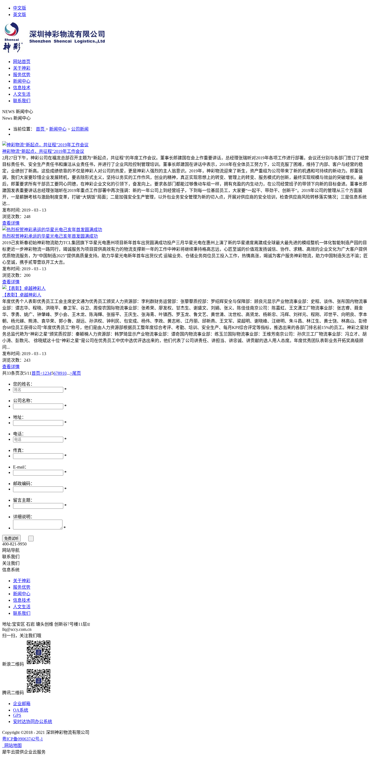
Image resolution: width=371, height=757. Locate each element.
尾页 (76, 373)
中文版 (19, 8)
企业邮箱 (21, 703)
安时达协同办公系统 (32, 721)
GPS (17, 715)
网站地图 (12, 745)
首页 (36, 373)
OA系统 (20, 710)
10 (64, 373)
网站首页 (21, 61)
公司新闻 (80, 129)
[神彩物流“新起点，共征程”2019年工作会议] (45, 144)
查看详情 (11, 223)
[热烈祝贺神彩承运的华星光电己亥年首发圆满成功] (52, 229)
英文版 (19, 14)
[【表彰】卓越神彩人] (24, 288)
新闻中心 (58, 129)
